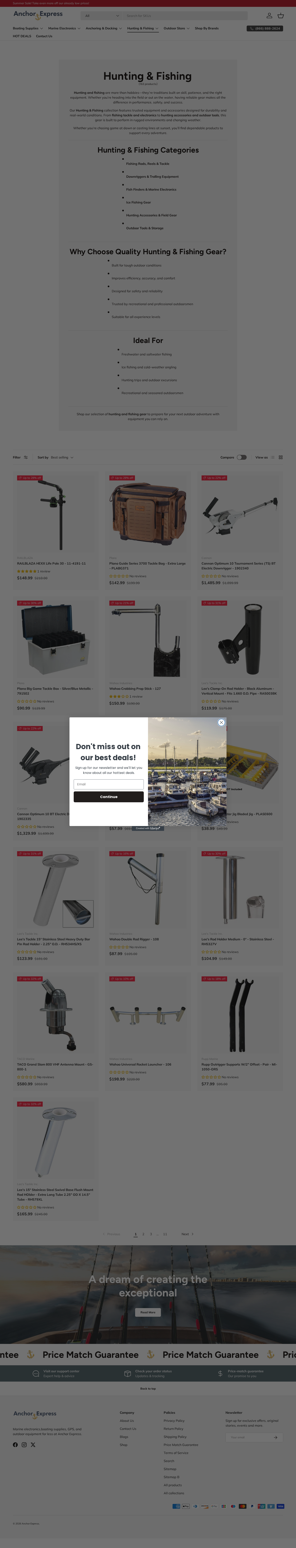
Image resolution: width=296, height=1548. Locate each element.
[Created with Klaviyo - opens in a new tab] (148, 828)
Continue (109, 796)
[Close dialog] (221, 722)
